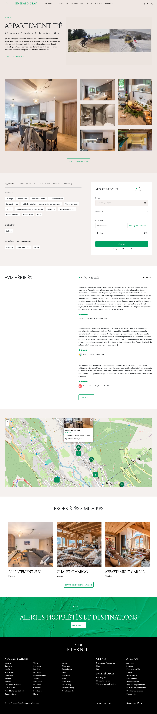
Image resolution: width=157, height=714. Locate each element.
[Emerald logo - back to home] (21, 3)
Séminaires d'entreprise (105, 663)
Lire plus (84, 397)
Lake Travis (66, 682)
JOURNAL (89, 3)
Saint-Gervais (10, 688)
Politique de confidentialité (136, 688)
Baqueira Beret (10, 694)
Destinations (63, 3)
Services (98, 3)
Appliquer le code (137, 226)
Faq (97, 669)
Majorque (66, 666)
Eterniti (129, 672)
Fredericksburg (68, 688)
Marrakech (66, 675)
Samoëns (37, 688)
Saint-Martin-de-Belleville (15, 691)
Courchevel (9, 675)
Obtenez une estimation (106, 684)
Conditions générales (134, 691)
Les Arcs (36, 669)
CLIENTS (101, 658)
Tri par (146, 277)
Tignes (36, 679)
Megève (8, 679)
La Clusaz (37, 685)
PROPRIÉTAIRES (105, 673)
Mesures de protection (135, 685)
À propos (109, 3)
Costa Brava (67, 669)
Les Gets (8, 669)
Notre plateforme (103, 681)
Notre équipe (131, 675)
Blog (98, 666)
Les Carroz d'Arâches (13, 685)
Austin (64, 679)
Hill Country (66, 685)
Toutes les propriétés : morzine (78, 585)
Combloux (37, 666)
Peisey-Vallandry (39, 675)
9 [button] (78, 453)
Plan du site (131, 694)
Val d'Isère (37, 682)
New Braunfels (68, 691)
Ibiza (64, 672)
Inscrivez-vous (78, 625)
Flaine (35, 694)
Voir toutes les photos (78, 161)
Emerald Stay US (133, 669)
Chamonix (8, 666)
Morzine (8, 663)
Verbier (65, 663)
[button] (78, 448)
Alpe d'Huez (9, 672)
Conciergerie (101, 678)
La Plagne (37, 672)
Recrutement (131, 679)
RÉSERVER (121, 244)
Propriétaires (77, 3)
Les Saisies (37, 691)
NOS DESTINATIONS (16, 658)
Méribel (8, 682)
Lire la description (14, 57)
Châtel (35, 663)
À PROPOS (132, 658)
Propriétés (49, 3)
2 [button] (95, 475)
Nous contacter (132, 682)
